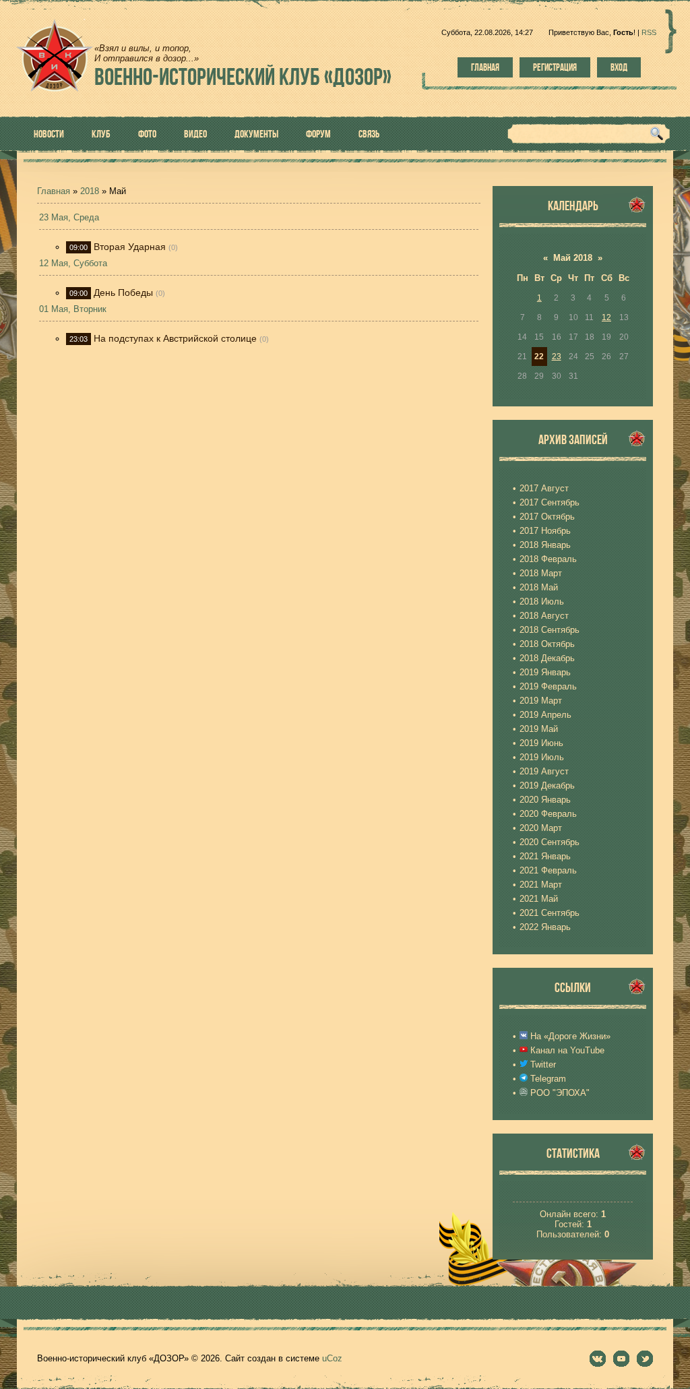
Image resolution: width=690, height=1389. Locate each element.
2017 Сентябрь (549, 502)
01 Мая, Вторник (72, 309)
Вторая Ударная (130, 246)
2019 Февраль (548, 686)
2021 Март (541, 884)
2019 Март (541, 701)
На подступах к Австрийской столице (175, 338)
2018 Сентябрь (549, 630)
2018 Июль (542, 601)
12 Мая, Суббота (73, 263)
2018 (89, 191)
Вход (618, 67)
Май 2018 (572, 258)
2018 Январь (545, 545)
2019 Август (544, 771)
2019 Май (539, 729)
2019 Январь (545, 672)
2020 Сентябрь (549, 842)
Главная (485, 67)
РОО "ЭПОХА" (559, 1093)
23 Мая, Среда (69, 217)
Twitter (542, 1064)
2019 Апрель (545, 715)
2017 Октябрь (547, 517)
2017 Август (544, 488)
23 (556, 356)
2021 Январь (545, 856)
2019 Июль (542, 757)
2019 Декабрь (547, 785)
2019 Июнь (541, 743)
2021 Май (539, 899)
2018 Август (544, 616)
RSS (648, 32)
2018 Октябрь (547, 644)
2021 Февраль (548, 870)
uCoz (332, 1358)
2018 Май (539, 587)
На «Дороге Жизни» (569, 1036)
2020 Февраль (548, 814)
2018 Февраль (548, 559)
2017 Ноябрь (545, 531)
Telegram (547, 1079)
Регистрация (555, 67)
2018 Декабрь (547, 658)
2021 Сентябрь (549, 913)
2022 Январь (545, 927)
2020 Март (541, 828)
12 (606, 317)
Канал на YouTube (566, 1050)
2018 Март (541, 573)
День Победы (123, 292)
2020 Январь (545, 800)
